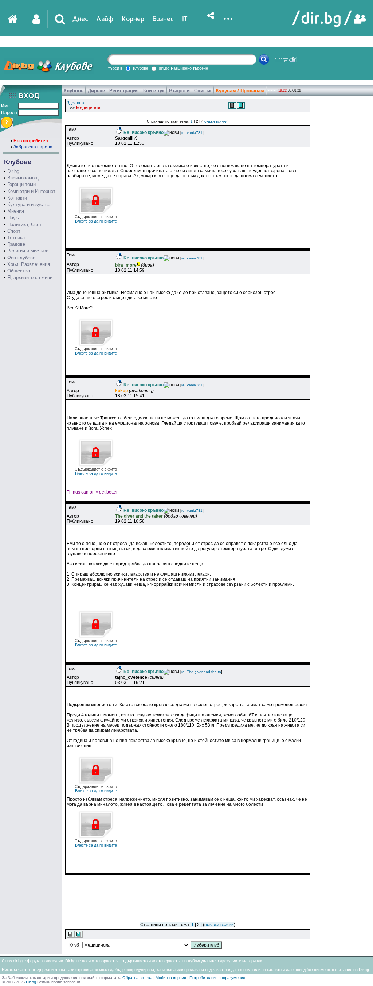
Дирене (96, 90)
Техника (16, 237)
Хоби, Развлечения (28, 264)
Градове (16, 244)
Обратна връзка (137, 977)
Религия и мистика (27, 251)
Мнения (15, 211)
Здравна (75, 102)
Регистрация (124, 90)
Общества (18, 271)
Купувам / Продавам (240, 90)
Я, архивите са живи (29, 277)
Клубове (73, 90)
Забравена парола (32, 147)
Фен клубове (21, 257)
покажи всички (215, 121)
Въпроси (179, 90)
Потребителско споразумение (217, 977)
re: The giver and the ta (201, 672)
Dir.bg (13, 171)
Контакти (17, 198)
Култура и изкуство (28, 204)
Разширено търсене (189, 68)
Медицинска (89, 108)
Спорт (13, 231)
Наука (13, 217)
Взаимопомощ (23, 178)
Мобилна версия (171, 977)
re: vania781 (192, 133)
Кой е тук (154, 90)
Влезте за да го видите (96, 218)
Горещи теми (21, 184)
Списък (203, 90)
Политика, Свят (24, 224)
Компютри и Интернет (31, 191)
